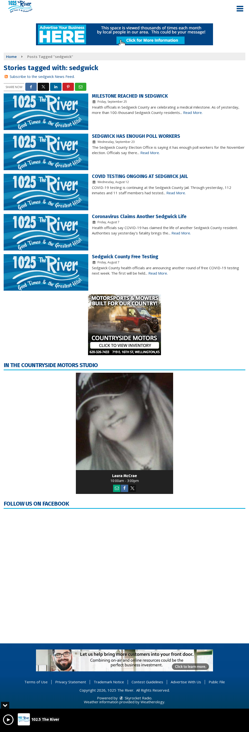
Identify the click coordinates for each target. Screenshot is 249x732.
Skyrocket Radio (137, 697)
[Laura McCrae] (124, 421)
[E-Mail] (116, 488)
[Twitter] (132, 488)
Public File (217, 681)
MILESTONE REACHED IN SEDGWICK (130, 96)
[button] (239, 9)
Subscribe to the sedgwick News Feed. (42, 76)
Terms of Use (36, 681)
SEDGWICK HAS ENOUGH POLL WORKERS (136, 136)
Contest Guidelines (147, 681)
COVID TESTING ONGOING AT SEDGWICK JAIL (140, 176)
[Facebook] (124, 488)
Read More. (193, 112)
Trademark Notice (109, 681)
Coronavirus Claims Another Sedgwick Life (139, 216)
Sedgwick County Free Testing (125, 256)
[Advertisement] (124, 34)
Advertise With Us (186, 681)
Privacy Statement (70, 681)
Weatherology (152, 701)
